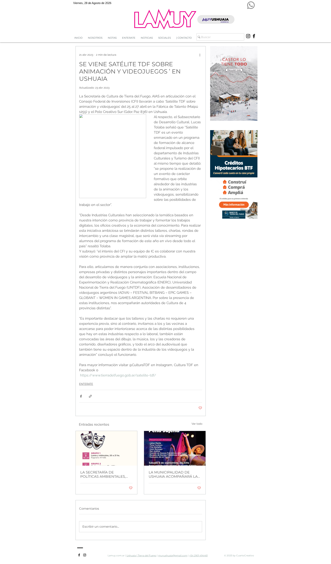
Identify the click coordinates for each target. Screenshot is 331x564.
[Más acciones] (199, 54)
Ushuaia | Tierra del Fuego (141, 555)
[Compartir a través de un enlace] (90, 396)
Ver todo (197, 423)
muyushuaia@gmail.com (172, 555)
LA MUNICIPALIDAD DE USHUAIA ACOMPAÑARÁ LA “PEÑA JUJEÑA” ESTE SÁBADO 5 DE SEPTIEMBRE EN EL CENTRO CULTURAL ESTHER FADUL (173, 474)
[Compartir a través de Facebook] (81, 396)
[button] (147, 37)
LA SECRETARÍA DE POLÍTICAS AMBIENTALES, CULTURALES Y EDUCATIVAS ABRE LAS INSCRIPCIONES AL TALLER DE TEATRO (106, 474)
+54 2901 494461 (198, 555)
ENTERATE (86, 383)
